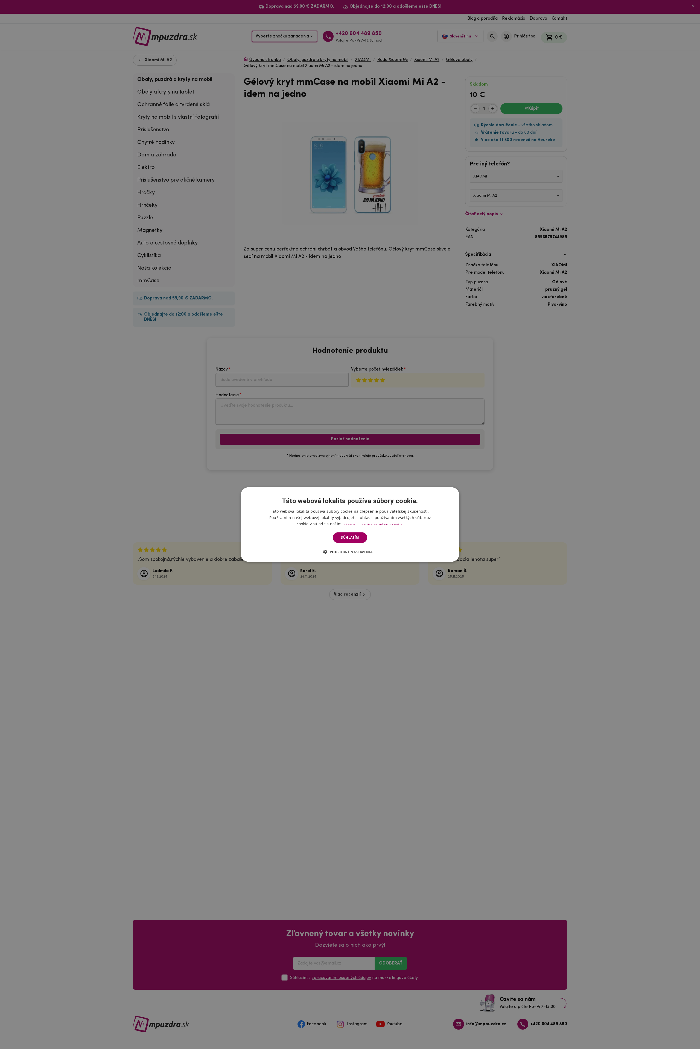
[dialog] (350, 524)
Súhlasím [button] (350, 537)
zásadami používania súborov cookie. (374, 524)
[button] (349, 551)
